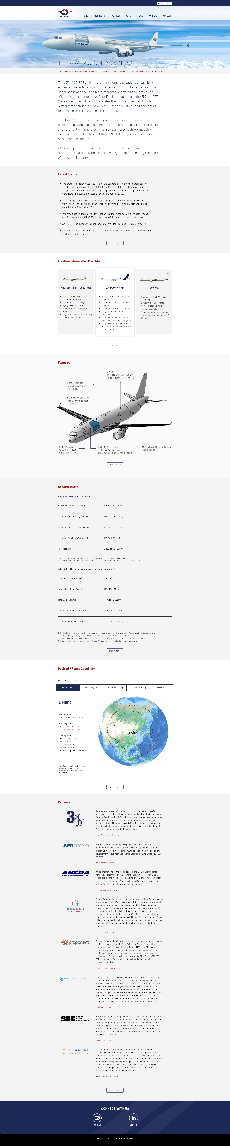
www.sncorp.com (104, 1040)
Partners (161, 71)
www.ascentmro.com (106, 932)
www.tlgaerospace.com (107, 1076)
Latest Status (64, 71)
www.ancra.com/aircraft (107, 889)
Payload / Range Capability (142, 71)
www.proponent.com (105, 968)
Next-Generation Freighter (86, 71)
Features (106, 71)
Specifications (120, 71)
